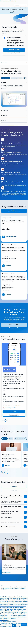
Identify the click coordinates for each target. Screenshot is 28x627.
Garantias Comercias (4, 603)
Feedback (24, 624)
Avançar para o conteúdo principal (7, 0)
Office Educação (3, 606)
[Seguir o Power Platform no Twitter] (17, 596)
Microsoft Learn (13, 612)
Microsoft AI (2, 609)
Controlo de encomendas (17, 601)
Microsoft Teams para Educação (10, 604)
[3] (1, 585)
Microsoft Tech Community (14, 613)
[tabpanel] (14, 102)
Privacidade (2, 624)
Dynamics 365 (19, 609)
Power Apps (17, 405)
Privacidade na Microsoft (5, 618)
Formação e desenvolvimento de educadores (16, 606)
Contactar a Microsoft (20, 623)
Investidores (13, 618)
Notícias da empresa (22, 617)
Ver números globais (6, 572)
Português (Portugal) (4, 620)
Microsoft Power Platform (10, 615)
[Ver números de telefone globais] (14, 625)
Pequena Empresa (22, 610)
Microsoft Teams (14, 610)
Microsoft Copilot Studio (10, 407)
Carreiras (8, 617)
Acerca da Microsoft (14, 617)
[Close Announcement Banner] (25, 8)
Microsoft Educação (13, 603)
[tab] (5, 78)
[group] (14, 380)
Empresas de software (21, 615)
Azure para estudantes (19, 607)
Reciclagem (25, 601)
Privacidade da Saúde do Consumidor (8, 623)
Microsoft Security (9, 609)
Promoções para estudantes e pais (7, 607)
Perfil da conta (9, 599)
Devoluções (9, 601)
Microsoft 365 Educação (23, 604)
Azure (14, 609)
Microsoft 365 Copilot (6, 610)
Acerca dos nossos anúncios (6, 626)
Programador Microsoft (5, 612)
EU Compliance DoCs (16, 626)
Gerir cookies (8, 624)
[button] (14, 62)
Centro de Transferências (18, 599)
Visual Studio (2, 617)
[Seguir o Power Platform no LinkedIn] (14, 596)
